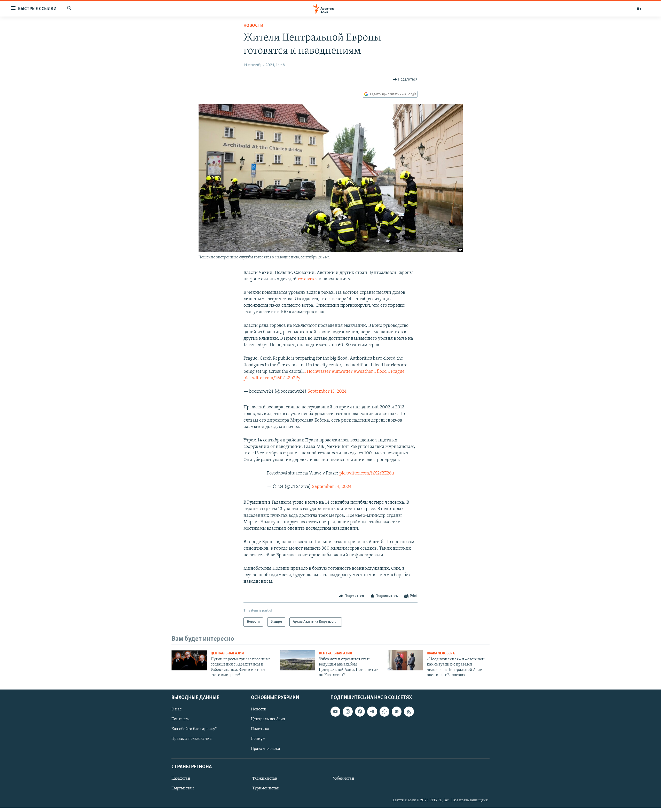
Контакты (180, 719)
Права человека (441, 653)
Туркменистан (266, 788)
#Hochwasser (317, 371)
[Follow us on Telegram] (372, 712)
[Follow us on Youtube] (335, 712)
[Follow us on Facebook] (360, 712)
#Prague (396, 371)
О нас (176, 710)
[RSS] (409, 712)
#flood (380, 371)
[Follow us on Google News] (397, 712)
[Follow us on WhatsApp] (384, 712)
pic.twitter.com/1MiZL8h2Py (271, 378)
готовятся (308, 279)
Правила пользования (191, 739)
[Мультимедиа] (639, 8)
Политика (260, 729)
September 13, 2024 (327, 391)
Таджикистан (265, 779)
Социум (258, 739)
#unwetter (342, 371)
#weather (363, 371)
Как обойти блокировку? (194, 729)
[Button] (405, 79)
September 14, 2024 (332, 487)
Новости (253, 25)
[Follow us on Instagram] (347, 712)
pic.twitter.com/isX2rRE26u (366, 473)
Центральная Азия (227, 653)
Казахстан (180, 779)
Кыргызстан (182, 788)
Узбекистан (343, 779)
